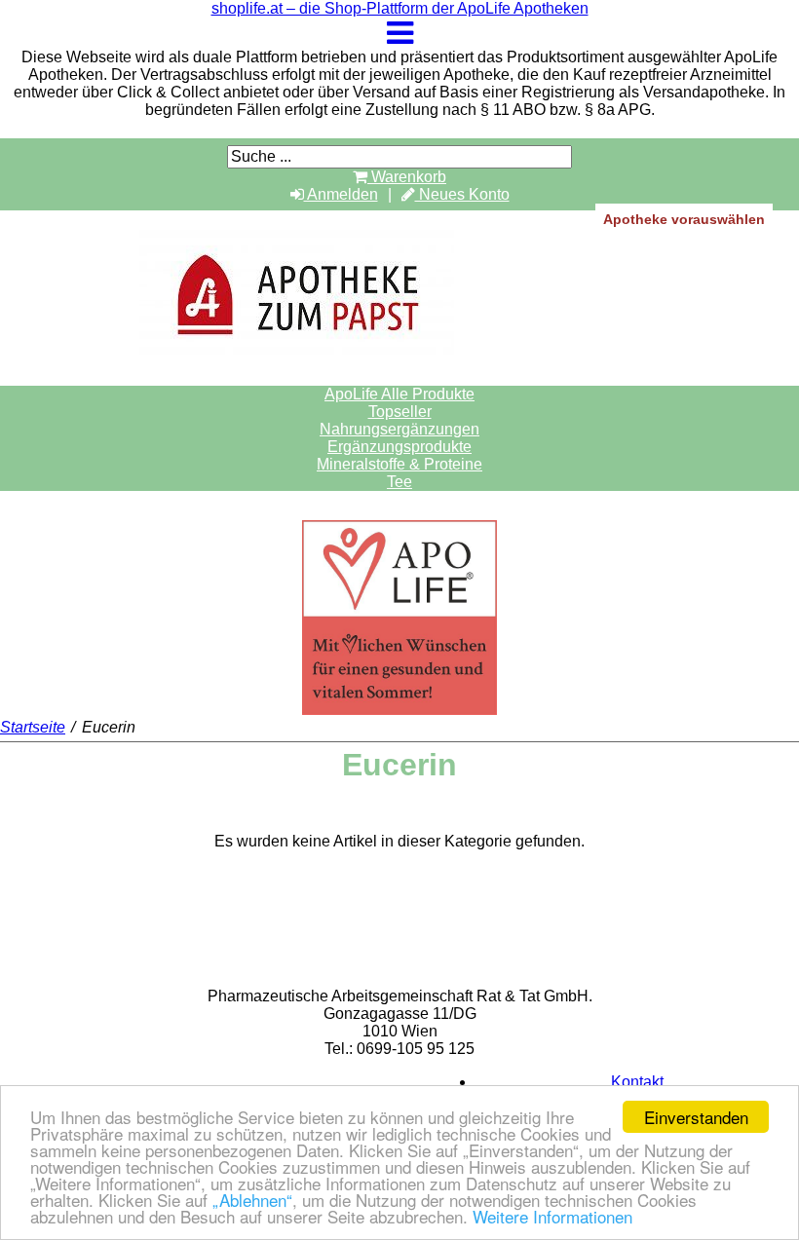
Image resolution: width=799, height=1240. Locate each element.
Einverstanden (696, 1117)
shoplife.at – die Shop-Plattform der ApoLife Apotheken (400, 8)
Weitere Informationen (552, 1216)
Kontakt (637, 1081)
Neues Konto (462, 194)
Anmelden (341, 194)
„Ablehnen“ (252, 1199)
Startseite (32, 727)
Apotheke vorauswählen (684, 219)
